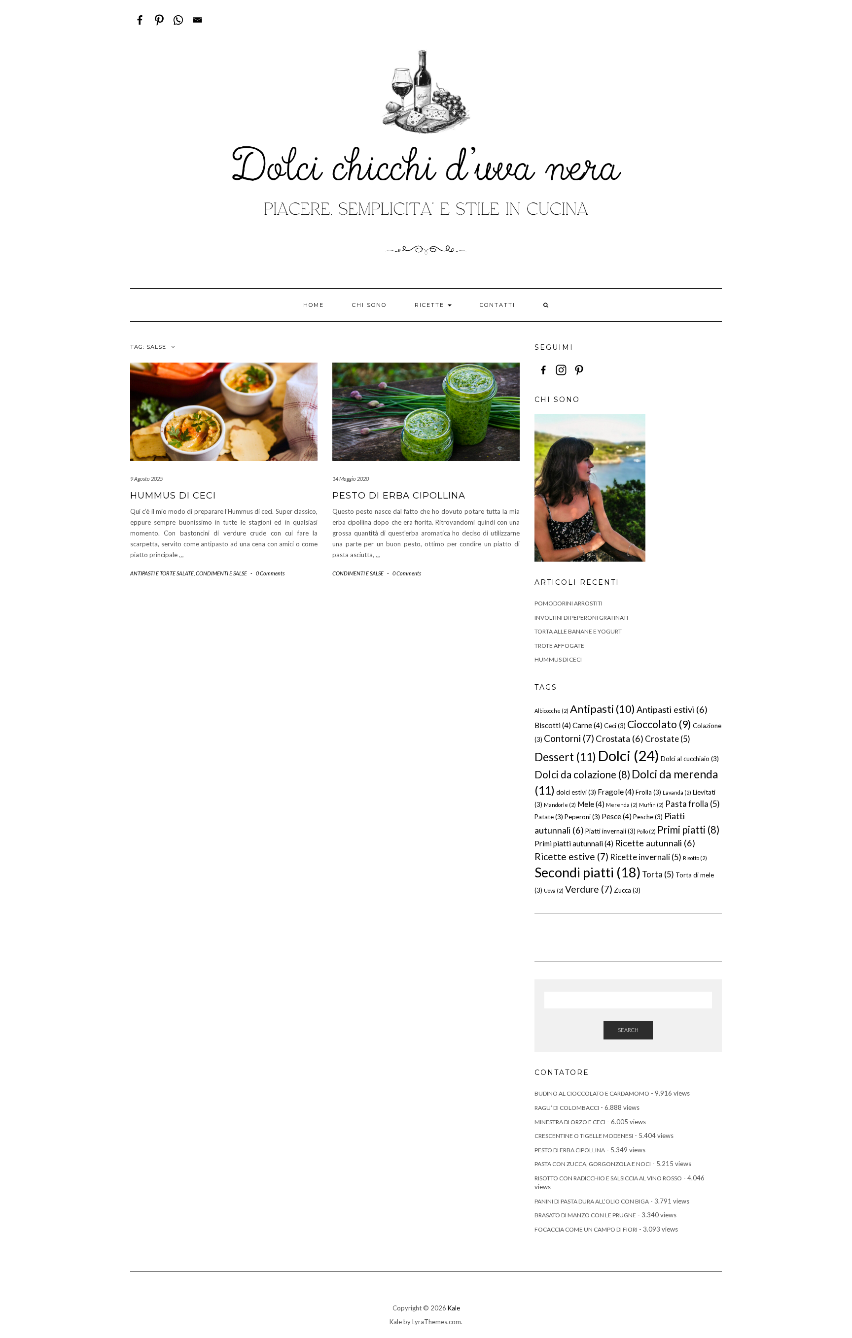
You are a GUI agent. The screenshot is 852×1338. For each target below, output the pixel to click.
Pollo (646, 831)
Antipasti (602, 708)
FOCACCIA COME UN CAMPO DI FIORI (586, 1229)
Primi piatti (688, 830)
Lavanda (677, 792)
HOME (313, 304)
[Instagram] (561, 370)
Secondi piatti (587, 872)
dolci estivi (576, 792)
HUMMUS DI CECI (173, 495)
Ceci (615, 726)
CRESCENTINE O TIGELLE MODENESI (583, 1135)
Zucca (627, 890)
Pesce (617, 816)
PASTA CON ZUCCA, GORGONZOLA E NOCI (592, 1164)
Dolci (628, 755)
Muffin (651, 805)
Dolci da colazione (582, 774)
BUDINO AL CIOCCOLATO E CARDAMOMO (591, 1093)
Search (628, 1030)
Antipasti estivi (672, 709)
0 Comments (270, 573)
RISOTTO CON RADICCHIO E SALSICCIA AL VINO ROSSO (608, 1178)
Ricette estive (571, 856)
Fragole (616, 791)
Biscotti (552, 725)
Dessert (565, 757)
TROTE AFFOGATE (559, 645)
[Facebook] (139, 20)
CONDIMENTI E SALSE (221, 573)
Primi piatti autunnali (573, 843)
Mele (590, 804)
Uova (554, 890)
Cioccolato (659, 724)
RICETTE (431, 304)
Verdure (588, 889)
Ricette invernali (645, 857)
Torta (658, 874)
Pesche (648, 817)
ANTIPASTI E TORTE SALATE (162, 573)
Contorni (569, 738)
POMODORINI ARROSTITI (568, 603)
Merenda (622, 805)
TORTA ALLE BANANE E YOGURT (578, 631)
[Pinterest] (159, 20)
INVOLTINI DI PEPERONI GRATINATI (581, 617)
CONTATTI (497, 304)
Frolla (648, 792)
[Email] (197, 20)
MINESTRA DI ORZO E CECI (569, 1122)
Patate (548, 817)
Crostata (619, 738)
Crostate (667, 739)
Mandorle (560, 805)
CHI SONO (369, 304)
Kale (454, 1308)
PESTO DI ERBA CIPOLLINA (398, 495)
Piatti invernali (610, 831)
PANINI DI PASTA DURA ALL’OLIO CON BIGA (591, 1201)
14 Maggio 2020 (350, 478)
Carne (587, 725)
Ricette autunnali (655, 842)
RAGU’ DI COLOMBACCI (566, 1107)
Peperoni (582, 817)
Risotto (695, 858)
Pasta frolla (692, 804)
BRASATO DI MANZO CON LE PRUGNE (585, 1215)
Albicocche (551, 710)
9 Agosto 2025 (146, 478)
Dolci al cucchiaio (690, 759)
